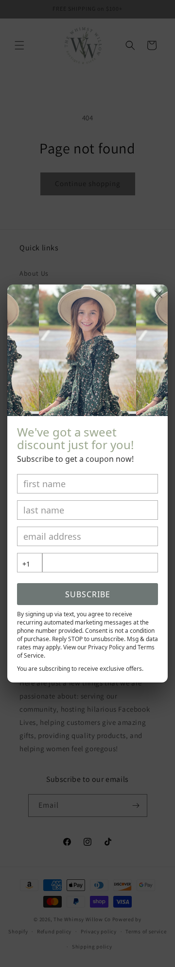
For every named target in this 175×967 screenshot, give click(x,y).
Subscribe (87, 594)
